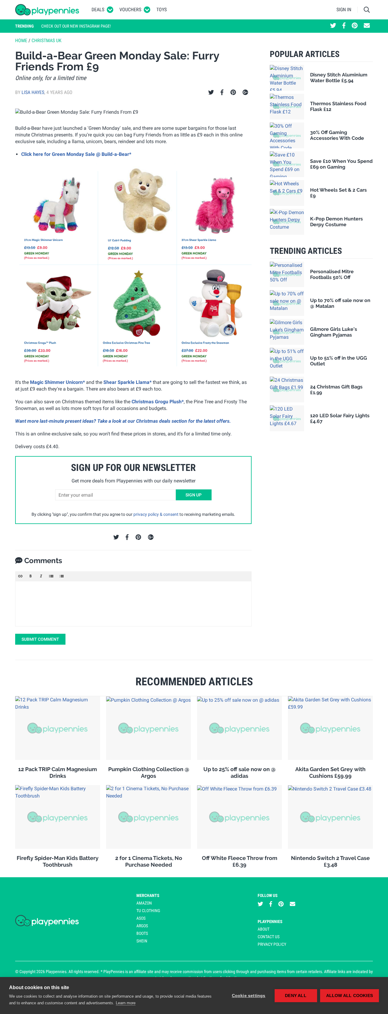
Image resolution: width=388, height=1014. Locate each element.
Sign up (194, 494)
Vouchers (130, 9)
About (263, 929)
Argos (142, 925)
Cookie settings (249, 995)
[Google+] (245, 92)
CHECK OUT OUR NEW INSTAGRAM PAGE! (76, 26)
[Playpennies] (47, 9)
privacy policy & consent (156, 514)
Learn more (125, 1003)
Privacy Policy (272, 944)
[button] (20, 576)
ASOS (141, 918)
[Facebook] (222, 92)
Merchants (147, 895)
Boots (142, 933)
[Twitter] (211, 92)
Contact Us (268, 936)
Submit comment (40, 639)
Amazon (144, 903)
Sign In (343, 9)
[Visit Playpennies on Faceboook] (344, 26)
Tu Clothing (148, 910)
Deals (98, 9)
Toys (161, 9)
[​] (133, 603)
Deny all (295, 995)
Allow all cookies (349, 995)
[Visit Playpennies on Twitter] (333, 26)
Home (21, 40)
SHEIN (141, 940)
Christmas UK (47, 40)
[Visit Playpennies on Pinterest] (355, 26)
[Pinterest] (233, 92)
